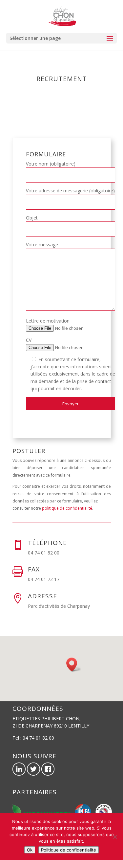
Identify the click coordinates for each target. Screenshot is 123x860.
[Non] (115, 837)
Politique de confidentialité (68, 849)
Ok (29, 849)
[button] (74, 664)
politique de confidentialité (67, 508)
